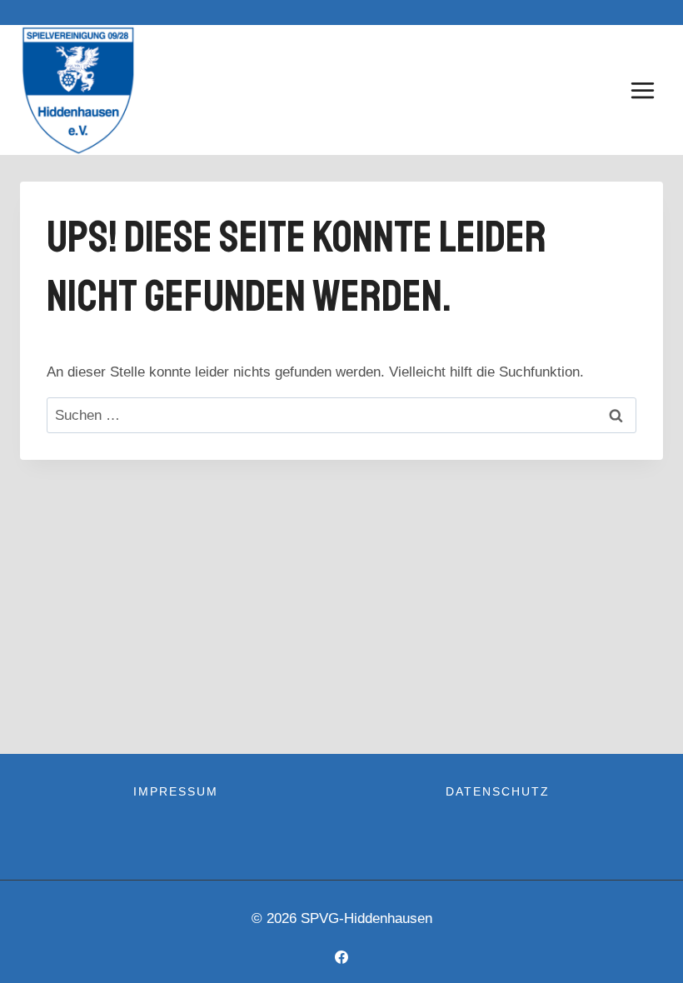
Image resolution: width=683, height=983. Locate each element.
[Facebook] (341, 957)
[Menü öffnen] (642, 90)
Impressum (175, 791)
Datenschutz (498, 791)
